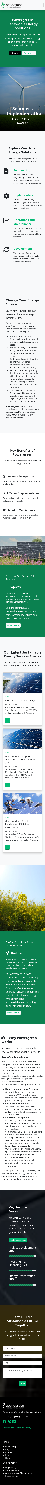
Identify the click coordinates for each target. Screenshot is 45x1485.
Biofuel (17, 953)
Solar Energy (11, 1446)
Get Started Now (18, 1240)
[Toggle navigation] (40, 5)
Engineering (21, 170)
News (7, 1458)
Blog (7, 1455)
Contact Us (29, 53)
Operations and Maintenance (24, 222)
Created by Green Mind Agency (17, 1427)
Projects (14, 587)
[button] (3, 99)
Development (22, 248)
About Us (15, 53)
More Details (13, 625)
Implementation (24, 195)
